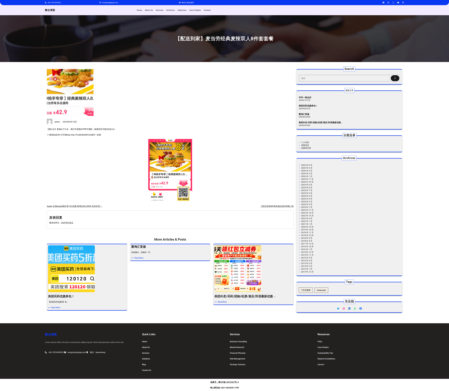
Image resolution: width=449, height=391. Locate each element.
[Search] (395, 78)
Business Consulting (238, 341)
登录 (71, 223)
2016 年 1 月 (306, 249)
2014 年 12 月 (307, 272)
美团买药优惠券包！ (308, 105)
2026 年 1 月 (306, 176)
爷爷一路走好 (305, 97)
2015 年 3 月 (306, 263)
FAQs (320, 341)
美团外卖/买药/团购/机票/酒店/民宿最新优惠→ (321, 122)
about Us (146, 347)
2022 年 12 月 (307, 215)
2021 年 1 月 (306, 224)
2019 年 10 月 (307, 229)
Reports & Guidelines (326, 359)
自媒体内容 (306, 148)
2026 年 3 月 (306, 171)
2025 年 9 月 (306, 185)
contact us (146, 370)
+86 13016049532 (54, 3)
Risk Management (237, 359)
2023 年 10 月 (307, 213)
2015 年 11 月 (307, 255)
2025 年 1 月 (306, 207)
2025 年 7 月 (306, 190)
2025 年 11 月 (307, 179)
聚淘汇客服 (304, 114)
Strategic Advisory (237, 364)
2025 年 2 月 (306, 204)
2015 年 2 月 (306, 266)
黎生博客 (50, 10)
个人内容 (305, 142)
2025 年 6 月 (306, 193)
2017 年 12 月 (307, 244)
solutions (146, 359)
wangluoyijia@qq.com (110, 3)
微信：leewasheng (97, 352)
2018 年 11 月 (307, 232)
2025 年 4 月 (306, 199)
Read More (56, 307)
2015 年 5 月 (306, 258)
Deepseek (321, 290)
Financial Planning (237, 353)
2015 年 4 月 (306, 260)
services (145, 353)
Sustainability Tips (325, 353)
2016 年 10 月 (307, 246)
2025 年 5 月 (306, 196)
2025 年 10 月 (307, 182)
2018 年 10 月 (307, 235)
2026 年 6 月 (306, 168)
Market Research (237, 347)
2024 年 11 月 (307, 210)
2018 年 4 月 (306, 241)
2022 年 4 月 (306, 218)
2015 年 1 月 (306, 269)
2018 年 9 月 (306, 238)
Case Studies (323, 347)
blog (144, 364)
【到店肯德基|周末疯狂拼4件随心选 (277, 206)
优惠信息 (305, 145)
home (144, 341)
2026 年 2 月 (306, 173)
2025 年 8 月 (306, 187)
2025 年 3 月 (306, 201)
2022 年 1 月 (306, 221)
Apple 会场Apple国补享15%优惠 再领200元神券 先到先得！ (74, 206)
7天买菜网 (305, 290)
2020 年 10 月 (307, 227)
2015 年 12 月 (307, 252)
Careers (321, 364)
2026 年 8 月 (306, 165)
